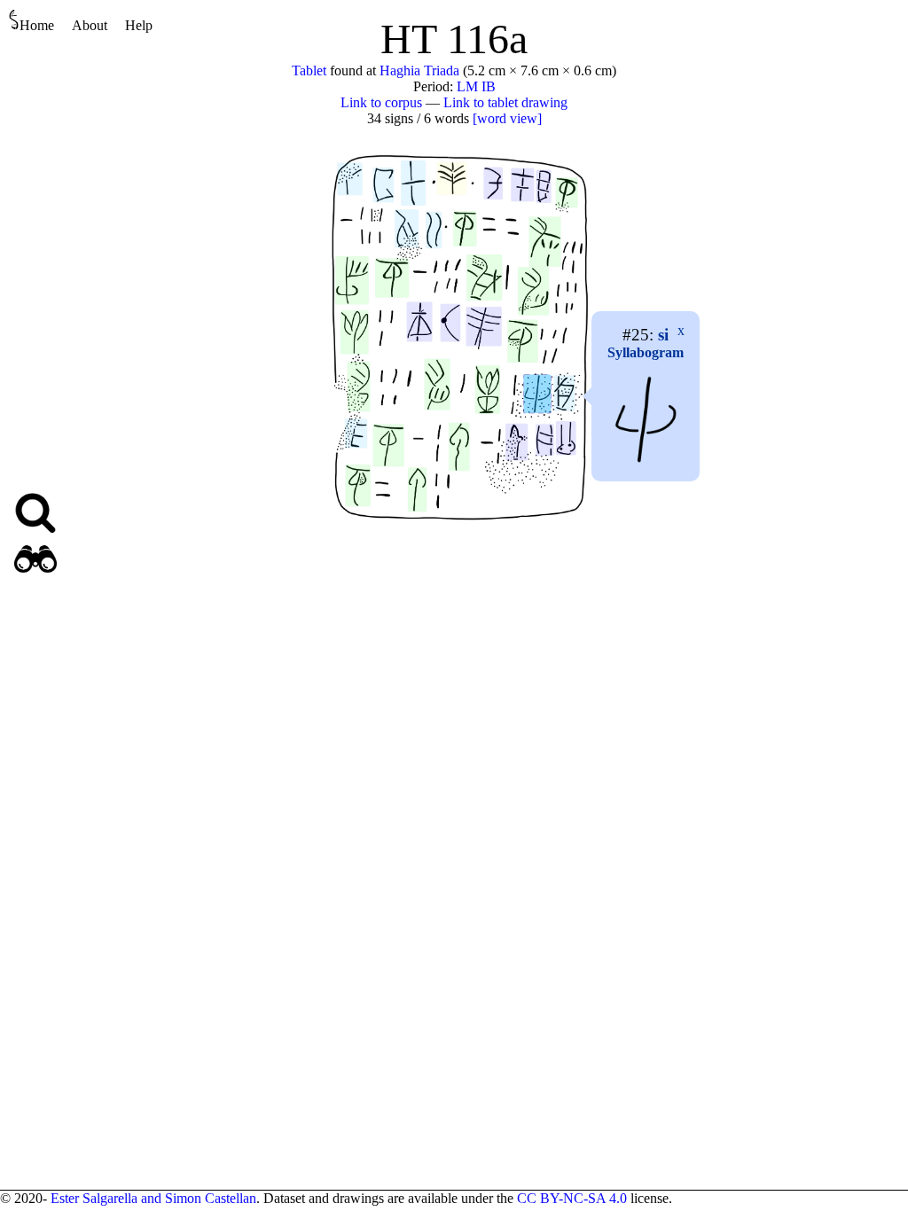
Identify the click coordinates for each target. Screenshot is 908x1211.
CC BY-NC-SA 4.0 (572, 1198)
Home (37, 25)
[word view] (507, 118)
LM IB (476, 86)
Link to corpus (381, 102)
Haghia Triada (419, 70)
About (89, 25)
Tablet (309, 70)
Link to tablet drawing (505, 102)
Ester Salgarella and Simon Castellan (153, 1198)
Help (139, 25)
